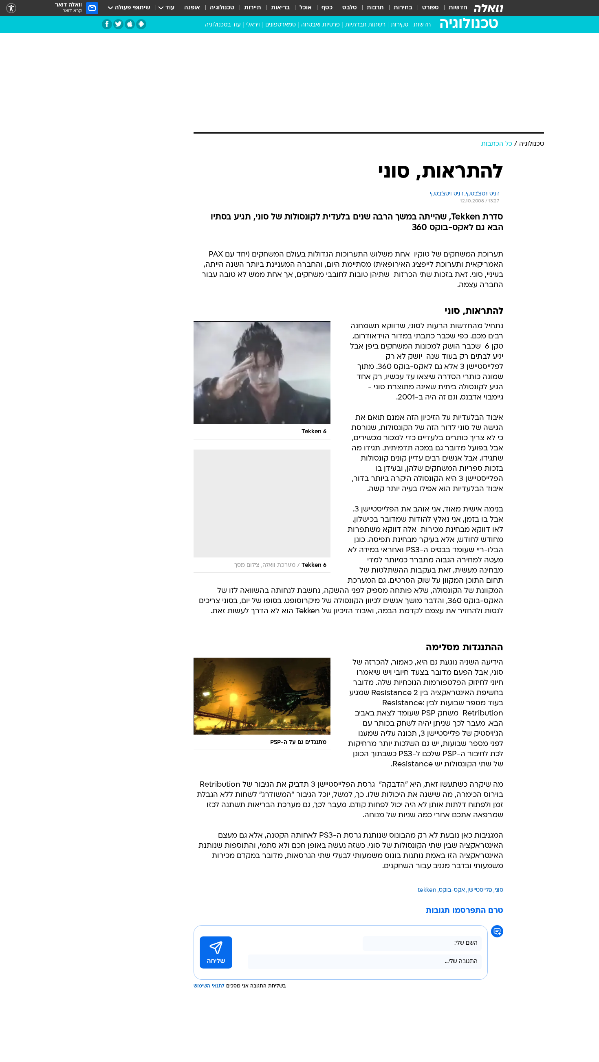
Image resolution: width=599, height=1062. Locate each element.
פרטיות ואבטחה (320, 25)
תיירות (252, 8)
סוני (499, 890)
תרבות (375, 8)
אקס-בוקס (452, 890)
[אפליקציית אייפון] (130, 24)
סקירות (399, 25)
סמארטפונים (280, 25)
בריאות (280, 8)
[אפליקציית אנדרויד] (141, 24)
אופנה (192, 8)
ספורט (430, 8)
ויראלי (253, 25)
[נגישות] (11, 8)
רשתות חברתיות (365, 25)
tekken (427, 890)
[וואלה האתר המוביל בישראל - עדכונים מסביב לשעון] (488, 8)
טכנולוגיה (222, 8)
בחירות (403, 8)
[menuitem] (453, 8)
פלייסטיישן (479, 890)
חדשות (458, 8)
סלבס (349, 8)
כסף (327, 8)
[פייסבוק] (107, 24)
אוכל (306, 8)
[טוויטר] (118, 24)
